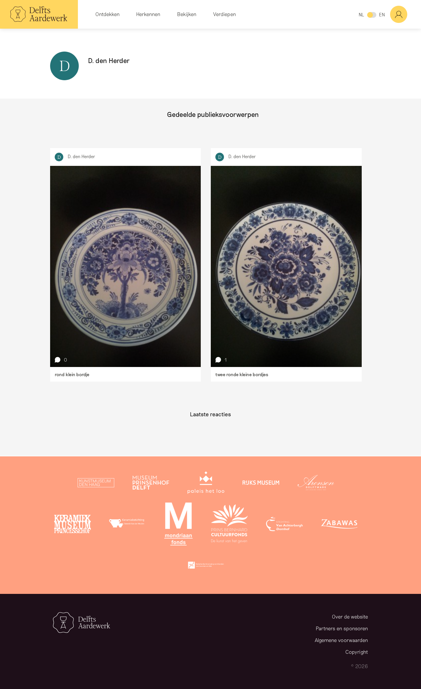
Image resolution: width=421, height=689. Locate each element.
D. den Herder (81, 156)
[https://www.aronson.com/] (315, 484)
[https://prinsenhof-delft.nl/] (150, 484)
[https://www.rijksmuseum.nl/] (260, 484)
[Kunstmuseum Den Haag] (95, 484)
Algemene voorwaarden (341, 640)
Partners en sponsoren (342, 628)
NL (361, 14)
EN (382, 14)
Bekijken (186, 14)
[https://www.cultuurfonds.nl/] (229, 525)
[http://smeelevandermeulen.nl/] (127, 525)
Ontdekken (107, 14)
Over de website (350, 616)
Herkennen (148, 14)
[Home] (39, 14)
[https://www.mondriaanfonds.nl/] (178, 525)
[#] (405, 14)
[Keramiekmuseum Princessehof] (72, 525)
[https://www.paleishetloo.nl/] (205, 484)
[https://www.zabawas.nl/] (339, 525)
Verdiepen (224, 14)
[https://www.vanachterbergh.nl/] (284, 525)
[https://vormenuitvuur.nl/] (205, 566)
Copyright (356, 652)
